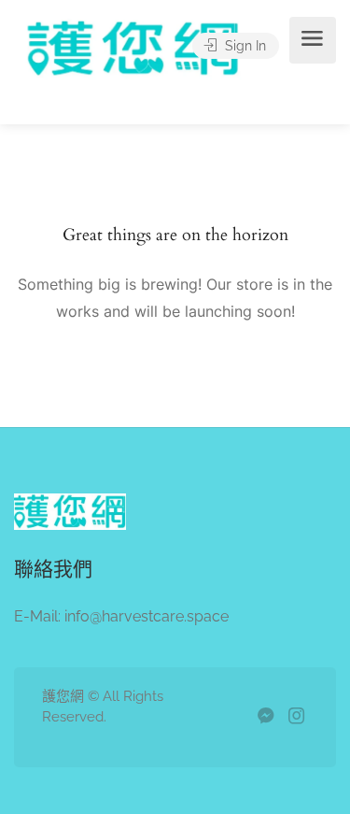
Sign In (243, 45)
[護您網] (142, 72)
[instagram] (296, 717)
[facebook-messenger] (265, 717)
